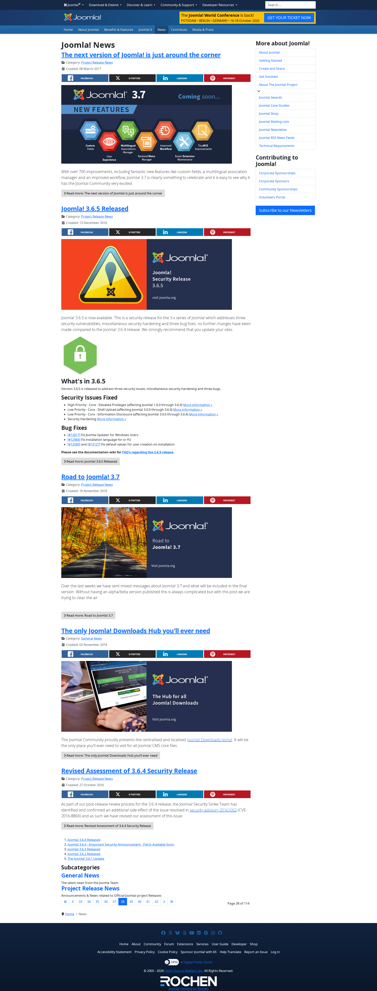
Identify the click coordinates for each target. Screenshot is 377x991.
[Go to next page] (164, 901)
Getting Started (270, 60)
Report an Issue (256, 952)
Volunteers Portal (272, 197)
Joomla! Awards (270, 97)
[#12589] (74, 444)
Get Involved (268, 76)
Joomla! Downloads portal (209, 739)
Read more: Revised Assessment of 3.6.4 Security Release (108, 826)
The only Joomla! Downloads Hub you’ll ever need (135, 630)
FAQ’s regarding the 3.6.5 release (147, 452)
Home (68, 30)
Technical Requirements (277, 146)
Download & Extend (104, 5)
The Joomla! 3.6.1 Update (86, 858)
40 (139, 901)
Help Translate (230, 952)
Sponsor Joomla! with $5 (199, 952)
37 (114, 901)
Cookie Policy (168, 952)
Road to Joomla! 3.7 (90, 476)
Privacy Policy (145, 952)
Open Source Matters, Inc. (184, 971)
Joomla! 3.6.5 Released (94, 208)
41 (148, 901)
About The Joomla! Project (278, 85)
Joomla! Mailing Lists (274, 121)
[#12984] (74, 439)
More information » (197, 405)
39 (131, 901)
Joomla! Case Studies (274, 105)
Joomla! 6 (145, 30)
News (161, 30)
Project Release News (97, 62)
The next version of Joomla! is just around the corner (141, 54)
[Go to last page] (171, 901)
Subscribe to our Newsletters (285, 210)
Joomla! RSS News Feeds (277, 138)
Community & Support (178, 5)
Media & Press (203, 30)
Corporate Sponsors (274, 181)
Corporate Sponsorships (277, 173)
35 (97, 901)
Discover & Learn (140, 5)
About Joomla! (88, 30)
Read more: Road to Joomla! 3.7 (89, 615)
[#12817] (74, 435)
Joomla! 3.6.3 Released (84, 849)
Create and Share (272, 68)
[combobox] (290, 5)
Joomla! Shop (268, 113)
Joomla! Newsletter (273, 129)
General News (91, 638)
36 (106, 901)
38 (122, 901)
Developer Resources (218, 5)
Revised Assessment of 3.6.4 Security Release (129, 770)
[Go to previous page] (72, 901)
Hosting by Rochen (189, 988)
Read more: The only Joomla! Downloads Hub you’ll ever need (111, 755)
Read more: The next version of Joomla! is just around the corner (114, 193)
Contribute (179, 30)
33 (80, 901)
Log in (275, 952)
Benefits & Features (118, 30)
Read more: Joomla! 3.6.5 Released (91, 461)
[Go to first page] (65, 901)
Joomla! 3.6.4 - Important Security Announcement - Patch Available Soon (121, 844)
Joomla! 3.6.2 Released (84, 854)
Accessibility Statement (114, 952)
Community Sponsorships (278, 189)
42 (156, 901)
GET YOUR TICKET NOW (289, 17)
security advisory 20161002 (213, 810)
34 (89, 901)
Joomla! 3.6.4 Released (84, 840)
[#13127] (94, 444)
